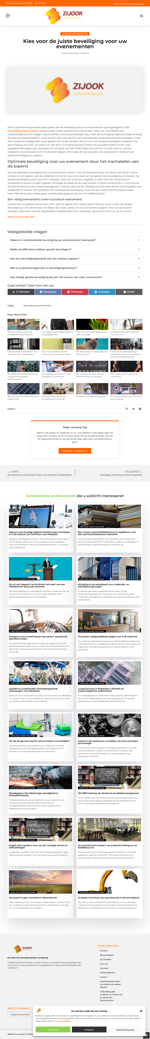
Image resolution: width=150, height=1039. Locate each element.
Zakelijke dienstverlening (75, 34)
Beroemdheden (107, 955)
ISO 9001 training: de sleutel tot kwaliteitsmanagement (108, 793)
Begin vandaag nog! (75, 427)
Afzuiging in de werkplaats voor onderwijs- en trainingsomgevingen (103, 585)
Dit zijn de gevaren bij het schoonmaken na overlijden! (39, 741)
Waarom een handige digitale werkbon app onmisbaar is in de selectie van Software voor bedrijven (39, 533)
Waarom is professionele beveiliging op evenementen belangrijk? (75, 240)
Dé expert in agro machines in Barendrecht (33, 897)
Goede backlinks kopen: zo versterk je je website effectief (110, 984)
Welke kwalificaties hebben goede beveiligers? (75, 249)
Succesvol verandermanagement (90, 396)
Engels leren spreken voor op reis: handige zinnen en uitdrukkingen (38, 846)
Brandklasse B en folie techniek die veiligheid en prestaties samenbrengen (22, 376)
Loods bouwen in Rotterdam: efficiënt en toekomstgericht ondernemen (101, 689)
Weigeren (89, 1029)
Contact (103, 977)
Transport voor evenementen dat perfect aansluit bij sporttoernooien (38, 637)
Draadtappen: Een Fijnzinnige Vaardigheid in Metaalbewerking (33, 794)
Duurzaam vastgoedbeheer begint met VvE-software (107, 636)
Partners (104, 951)
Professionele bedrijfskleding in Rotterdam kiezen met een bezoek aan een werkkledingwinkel (125, 354)
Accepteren (53, 1029)
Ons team (104, 968)
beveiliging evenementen (23, 130)
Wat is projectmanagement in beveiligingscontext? (75, 268)
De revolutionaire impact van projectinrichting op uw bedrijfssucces (107, 846)
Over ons (104, 964)
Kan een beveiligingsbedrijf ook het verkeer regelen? (75, 258)
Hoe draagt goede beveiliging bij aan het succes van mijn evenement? (75, 277)
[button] (141, 1011)
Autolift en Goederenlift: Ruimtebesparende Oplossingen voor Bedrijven (33, 689)
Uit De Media (105, 959)
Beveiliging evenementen (38, 305)
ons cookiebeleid (62, 1021)
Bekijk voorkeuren (125, 1029)
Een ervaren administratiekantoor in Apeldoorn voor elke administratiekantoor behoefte (107, 533)
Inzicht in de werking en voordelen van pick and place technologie (108, 742)
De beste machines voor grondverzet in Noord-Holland (108, 897)
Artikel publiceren (107, 972)
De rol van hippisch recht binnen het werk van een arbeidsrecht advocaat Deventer (37, 585)
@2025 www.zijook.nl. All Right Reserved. (25, 1034)
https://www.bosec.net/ (21, 216)
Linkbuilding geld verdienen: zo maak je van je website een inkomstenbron (111, 995)
